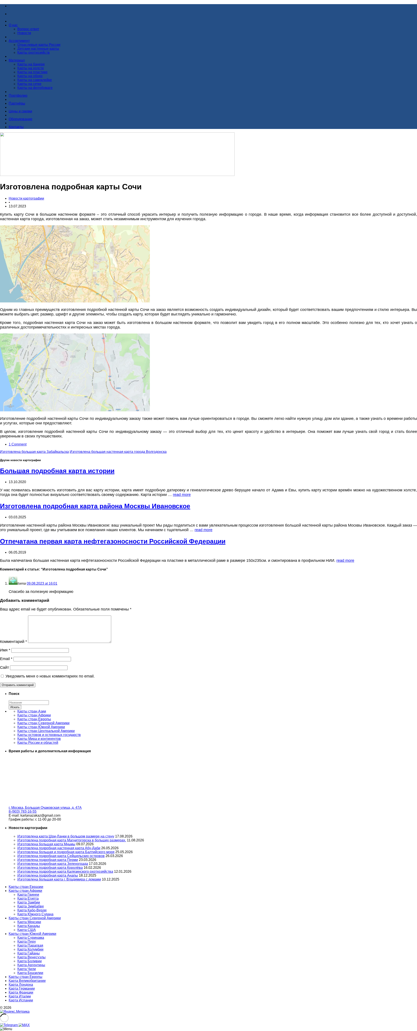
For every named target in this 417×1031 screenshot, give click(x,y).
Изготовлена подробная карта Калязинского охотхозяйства (65, 871)
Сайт (4, 667)
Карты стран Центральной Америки (46, 731)
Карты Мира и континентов (39, 739)
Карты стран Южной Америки (41, 727)
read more (182, 494)
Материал (17, 60)
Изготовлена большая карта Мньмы (46, 844)
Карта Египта (28, 898)
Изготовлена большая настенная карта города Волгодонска (118, 452)
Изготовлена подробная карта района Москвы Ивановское (95, 506)
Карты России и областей (37, 742)
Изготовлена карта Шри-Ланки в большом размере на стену (65, 836)
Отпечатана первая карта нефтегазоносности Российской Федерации (112, 541)
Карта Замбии (28, 902)
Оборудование (20, 119)
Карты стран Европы (34, 719)
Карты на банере (31, 64)
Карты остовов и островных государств (49, 735)
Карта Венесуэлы (31, 957)
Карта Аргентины (31, 965)
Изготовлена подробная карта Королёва (50, 867)
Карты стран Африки (34, 715)
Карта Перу (26, 941)
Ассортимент (19, 41)
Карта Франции (21, 992)
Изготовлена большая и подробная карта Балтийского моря (65, 852)
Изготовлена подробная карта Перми (47, 860)
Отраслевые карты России (38, 45)
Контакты (16, 127)
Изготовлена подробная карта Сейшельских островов (61, 856)
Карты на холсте (30, 68)
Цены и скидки (20, 111)
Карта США (26, 930)
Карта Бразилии (30, 973)
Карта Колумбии (30, 949)
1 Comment (17, 444)
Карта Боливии (29, 961)
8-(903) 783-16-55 (22, 811)
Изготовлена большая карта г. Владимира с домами (59, 879)
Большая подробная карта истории (57, 470)
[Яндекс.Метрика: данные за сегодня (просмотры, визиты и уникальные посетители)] (15, 1012)
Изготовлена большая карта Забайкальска (34, 452)
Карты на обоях (30, 76)
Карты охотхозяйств (33, 52)
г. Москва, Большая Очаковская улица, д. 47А (45, 807)
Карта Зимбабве (30, 906)
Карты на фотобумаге (35, 88)
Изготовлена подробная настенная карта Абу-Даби (58, 848)
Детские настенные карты (38, 48)
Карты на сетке (29, 84)
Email (6, 659)
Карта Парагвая (30, 945)
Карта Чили (26, 969)
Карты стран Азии (31, 711)
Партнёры (17, 103)
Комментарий (13, 641)
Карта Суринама (30, 937)
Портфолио (18, 95)
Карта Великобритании (27, 981)
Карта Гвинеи (28, 894)
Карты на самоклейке (34, 80)
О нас (13, 25)
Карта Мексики (29, 922)
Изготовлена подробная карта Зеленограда (52, 864)
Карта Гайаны (28, 953)
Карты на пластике (32, 72)
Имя (5, 650)
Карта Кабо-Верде (32, 910)
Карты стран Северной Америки (43, 723)
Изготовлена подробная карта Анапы (47, 875)
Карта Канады (28, 926)
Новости (24, 33)
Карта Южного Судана (35, 914)
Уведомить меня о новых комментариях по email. (50, 676)
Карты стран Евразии (26, 887)
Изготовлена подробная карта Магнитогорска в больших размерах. (71, 840)
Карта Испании (21, 1000)
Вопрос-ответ (28, 29)
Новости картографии (26, 198)
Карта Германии (22, 988)
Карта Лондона (21, 984)
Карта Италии (20, 996)
